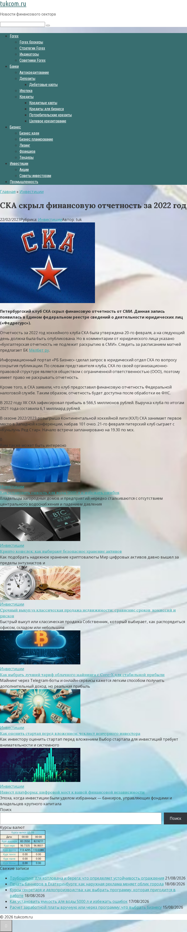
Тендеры (26, 157)
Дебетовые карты (43, 84)
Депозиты (27, 78)
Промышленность (24, 181)
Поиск (6, 809)
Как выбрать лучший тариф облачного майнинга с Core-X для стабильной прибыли (82, 674)
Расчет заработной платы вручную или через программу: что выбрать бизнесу (86, 907)
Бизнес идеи (29, 133)
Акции (24, 169)
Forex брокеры (31, 42)
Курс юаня (9, 858)
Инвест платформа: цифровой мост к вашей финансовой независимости (72, 792)
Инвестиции (19, 163)
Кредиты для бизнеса (46, 109)
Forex (14, 36)
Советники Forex (32, 60)
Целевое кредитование (47, 121)
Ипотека (25, 90)
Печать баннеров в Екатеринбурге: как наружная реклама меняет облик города (87, 884)
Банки (14, 66)
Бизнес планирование (36, 139)
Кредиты (26, 96)
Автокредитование (34, 72)
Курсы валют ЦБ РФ (22, 832)
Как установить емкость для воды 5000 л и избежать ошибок (59, 492)
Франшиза (27, 151)
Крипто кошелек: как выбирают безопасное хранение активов (61, 551)
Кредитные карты (43, 103)
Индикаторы (29, 54)
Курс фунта (9, 850)
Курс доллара (9, 841)
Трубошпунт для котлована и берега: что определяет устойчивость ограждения (87, 878)
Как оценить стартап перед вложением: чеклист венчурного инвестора (70, 733)
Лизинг (24, 145)
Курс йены (9, 863)
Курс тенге (9, 854)
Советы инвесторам (35, 175)
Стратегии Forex (32, 48)
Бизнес (15, 127)
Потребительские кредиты (50, 115)
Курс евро (9, 845)
